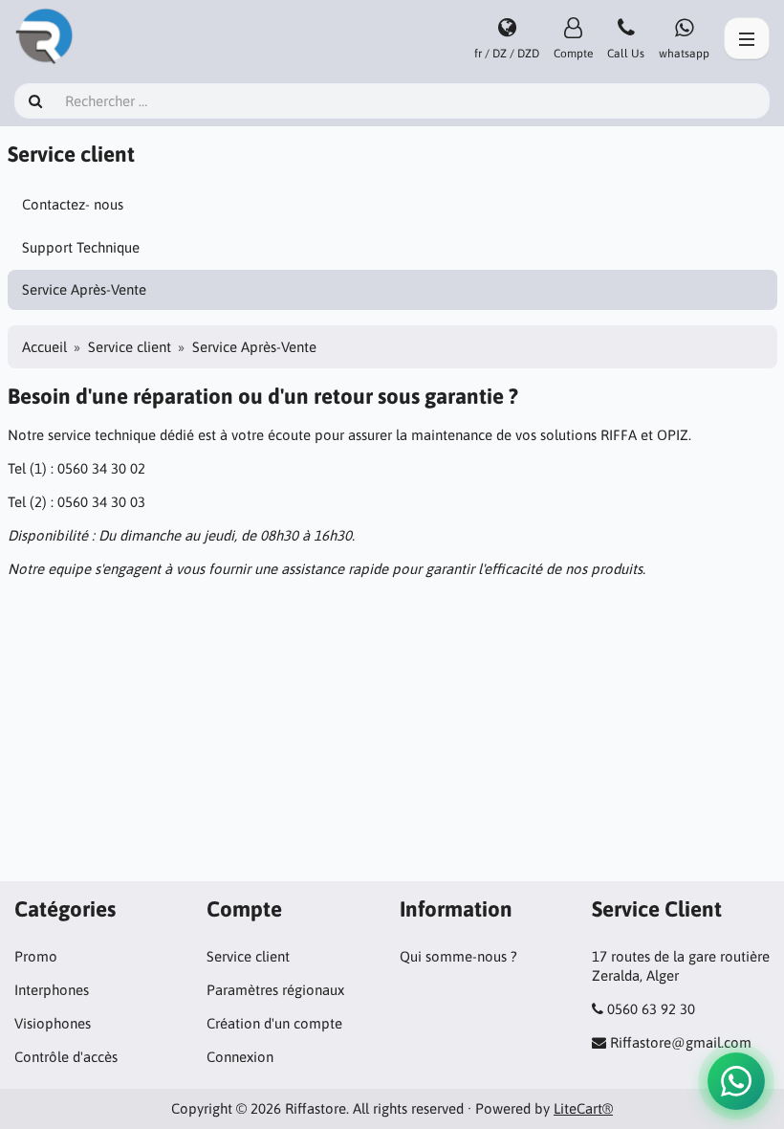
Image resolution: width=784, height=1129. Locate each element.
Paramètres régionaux (275, 990)
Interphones (51, 990)
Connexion (240, 1057)
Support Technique (81, 247)
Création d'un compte (274, 1023)
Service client (129, 347)
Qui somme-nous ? (458, 956)
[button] (736, 1081)
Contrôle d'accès (66, 1057)
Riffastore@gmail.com (680, 1042)
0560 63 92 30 (651, 1009)
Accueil (44, 347)
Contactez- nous (72, 204)
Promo (35, 956)
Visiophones (52, 1023)
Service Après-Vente (84, 289)
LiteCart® (583, 1108)
